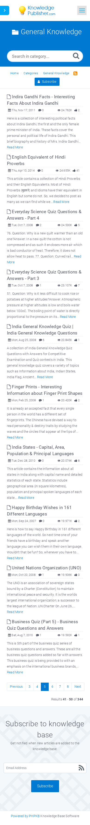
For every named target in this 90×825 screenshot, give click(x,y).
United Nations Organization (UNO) (46, 567)
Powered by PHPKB (25, 816)
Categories (31, 73)
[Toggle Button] (4, 10)
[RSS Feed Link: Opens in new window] (74, 73)
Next (78, 686)
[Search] (76, 55)
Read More (15, 147)
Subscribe (49, 81)
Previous (16, 686)
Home (14, 73)
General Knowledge (56, 73)
